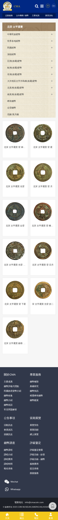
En (54, 6)
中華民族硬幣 (13, 34)
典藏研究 (34, 386)
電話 (36, 514)
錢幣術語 (8, 405)
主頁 (7, 514)
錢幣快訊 (34, 391)
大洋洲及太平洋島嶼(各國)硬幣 (22, 81)
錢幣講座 (9, 442)
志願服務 (9, 15)
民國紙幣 (11, 47)
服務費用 (34, 464)
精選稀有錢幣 (36, 395)
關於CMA (10, 374)
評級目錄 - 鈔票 (37, 454)
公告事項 (9, 418)
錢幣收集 (8, 395)
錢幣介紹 (8, 400)
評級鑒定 (35, 442)
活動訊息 (8, 425)
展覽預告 (34, 425)
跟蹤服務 (34, 473)
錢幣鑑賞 (34, 400)
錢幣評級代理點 (11, 386)
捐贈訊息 (8, 434)
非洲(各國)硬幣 (14, 74)
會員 (50, 514)
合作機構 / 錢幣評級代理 (22, 16)
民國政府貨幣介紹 (12, 391)
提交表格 (34, 468)
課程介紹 (8, 454)
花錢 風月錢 (13, 114)
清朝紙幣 (11, 54)
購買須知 (49, 15)
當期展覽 (35, 418)
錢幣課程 (8, 450)
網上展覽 (34, 434)
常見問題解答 (10, 409)
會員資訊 (8, 429)
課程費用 (8, 459)
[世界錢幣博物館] (11, 6)
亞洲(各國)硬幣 (14, 61)
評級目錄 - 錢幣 (37, 459)
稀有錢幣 (11, 101)
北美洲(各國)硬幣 (15, 87)
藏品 (22, 514)
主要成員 (35, 15)
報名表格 (8, 468)
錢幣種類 (34, 381)
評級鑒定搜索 (36, 450)
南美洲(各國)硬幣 (15, 94)
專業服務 (35, 374)
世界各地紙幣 (13, 41)
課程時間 (8, 464)
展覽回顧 (34, 429)
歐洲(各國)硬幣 (14, 67)
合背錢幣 (11, 107)
